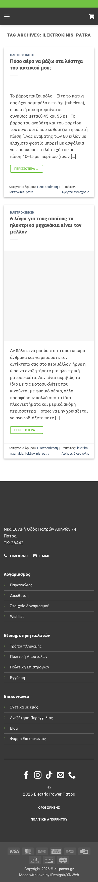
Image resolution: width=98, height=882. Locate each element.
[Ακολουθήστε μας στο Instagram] (37, 775)
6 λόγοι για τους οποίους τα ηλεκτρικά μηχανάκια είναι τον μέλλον (45, 225)
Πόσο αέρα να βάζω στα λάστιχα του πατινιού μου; (46, 64)
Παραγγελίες (21, 585)
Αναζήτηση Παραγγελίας (31, 718)
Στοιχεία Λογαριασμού (29, 606)
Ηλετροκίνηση (22, 55)
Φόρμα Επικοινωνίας (28, 738)
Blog (14, 728)
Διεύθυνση (19, 595)
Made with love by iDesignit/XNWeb (49, 875)
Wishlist (17, 616)
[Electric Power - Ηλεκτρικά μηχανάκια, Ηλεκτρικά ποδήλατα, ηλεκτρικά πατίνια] (49, 16)
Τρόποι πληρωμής (26, 646)
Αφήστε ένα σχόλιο (75, 192)
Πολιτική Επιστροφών (29, 667)
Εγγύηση (17, 677)
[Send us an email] (60, 775)
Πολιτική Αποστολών (28, 656)
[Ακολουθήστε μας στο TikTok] (49, 775)
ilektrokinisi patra (21, 192)
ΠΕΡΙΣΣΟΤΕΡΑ (26, 169)
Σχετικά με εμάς (24, 707)
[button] (7, 16)
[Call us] (72, 775)
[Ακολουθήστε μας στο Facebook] (26, 775)
